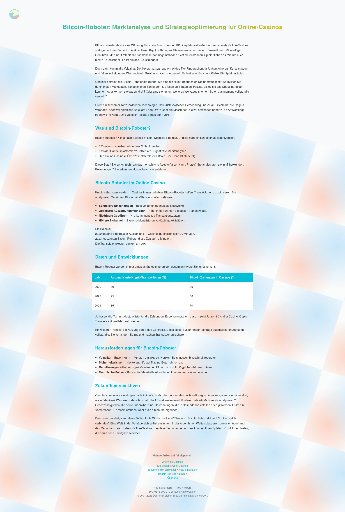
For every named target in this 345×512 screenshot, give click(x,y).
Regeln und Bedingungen (172, 474)
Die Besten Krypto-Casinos (172, 465)
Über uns (172, 477)
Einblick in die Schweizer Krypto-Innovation (172, 469)
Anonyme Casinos (172, 461)
